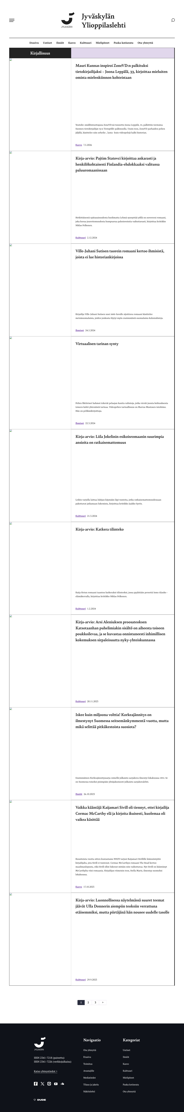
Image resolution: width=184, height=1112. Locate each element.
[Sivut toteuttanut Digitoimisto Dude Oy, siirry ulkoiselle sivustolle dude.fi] (40, 1100)
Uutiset (47, 43)
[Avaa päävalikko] (11, 20)
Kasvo (72, 43)
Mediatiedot (89, 1077)
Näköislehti (89, 1091)
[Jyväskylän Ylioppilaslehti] (40, 1049)
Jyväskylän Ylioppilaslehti (104, 20)
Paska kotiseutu (123, 43)
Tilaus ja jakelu (91, 1084)
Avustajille (88, 1070)
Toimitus (87, 1063)
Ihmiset (79, 330)
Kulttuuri (85, 43)
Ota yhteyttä (145, 43)
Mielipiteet (102, 43)
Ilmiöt (60, 43)
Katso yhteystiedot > (45, 1071)
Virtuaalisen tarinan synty (97, 343)
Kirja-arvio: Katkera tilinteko (99, 529)
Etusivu (34, 43)
